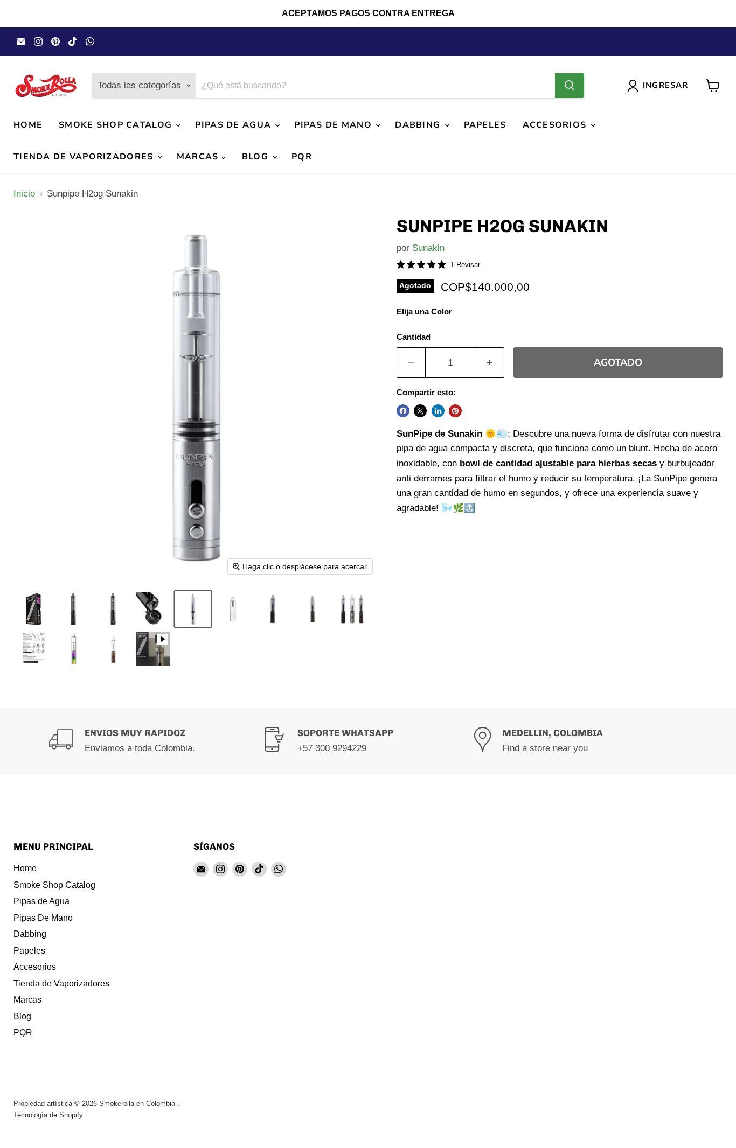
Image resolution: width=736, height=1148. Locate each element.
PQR (301, 157)
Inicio (24, 193)
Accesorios (556, 125)
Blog (256, 157)
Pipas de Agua (234, 125)
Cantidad (414, 337)
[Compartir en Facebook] (403, 410)
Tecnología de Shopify (48, 1115)
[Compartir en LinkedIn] (438, 410)
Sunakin (428, 248)
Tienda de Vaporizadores (84, 157)
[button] (33, 609)
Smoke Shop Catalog (117, 125)
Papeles (485, 125)
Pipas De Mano (334, 125)
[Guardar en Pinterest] (455, 410)
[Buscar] (569, 85)
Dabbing (419, 125)
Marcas (199, 157)
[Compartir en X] (420, 410)
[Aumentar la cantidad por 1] (489, 362)
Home (28, 125)
